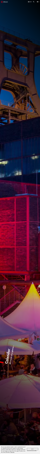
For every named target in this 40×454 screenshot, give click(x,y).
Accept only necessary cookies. (32, 450)
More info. (12, 452)
